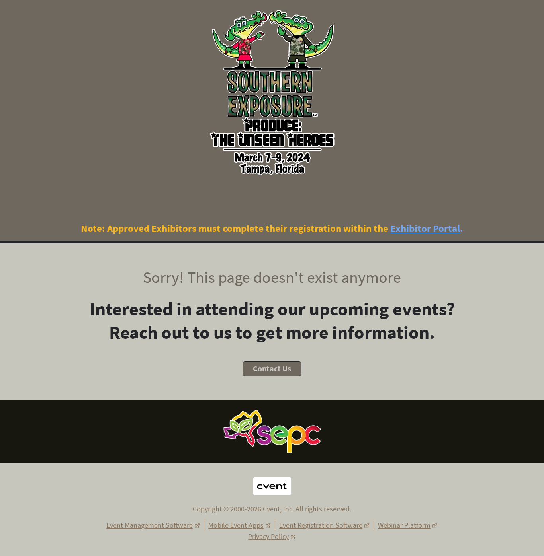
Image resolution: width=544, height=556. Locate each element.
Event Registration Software (320, 525)
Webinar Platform (404, 525)
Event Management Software (149, 525)
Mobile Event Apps (236, 525)
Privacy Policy (268, 536)
